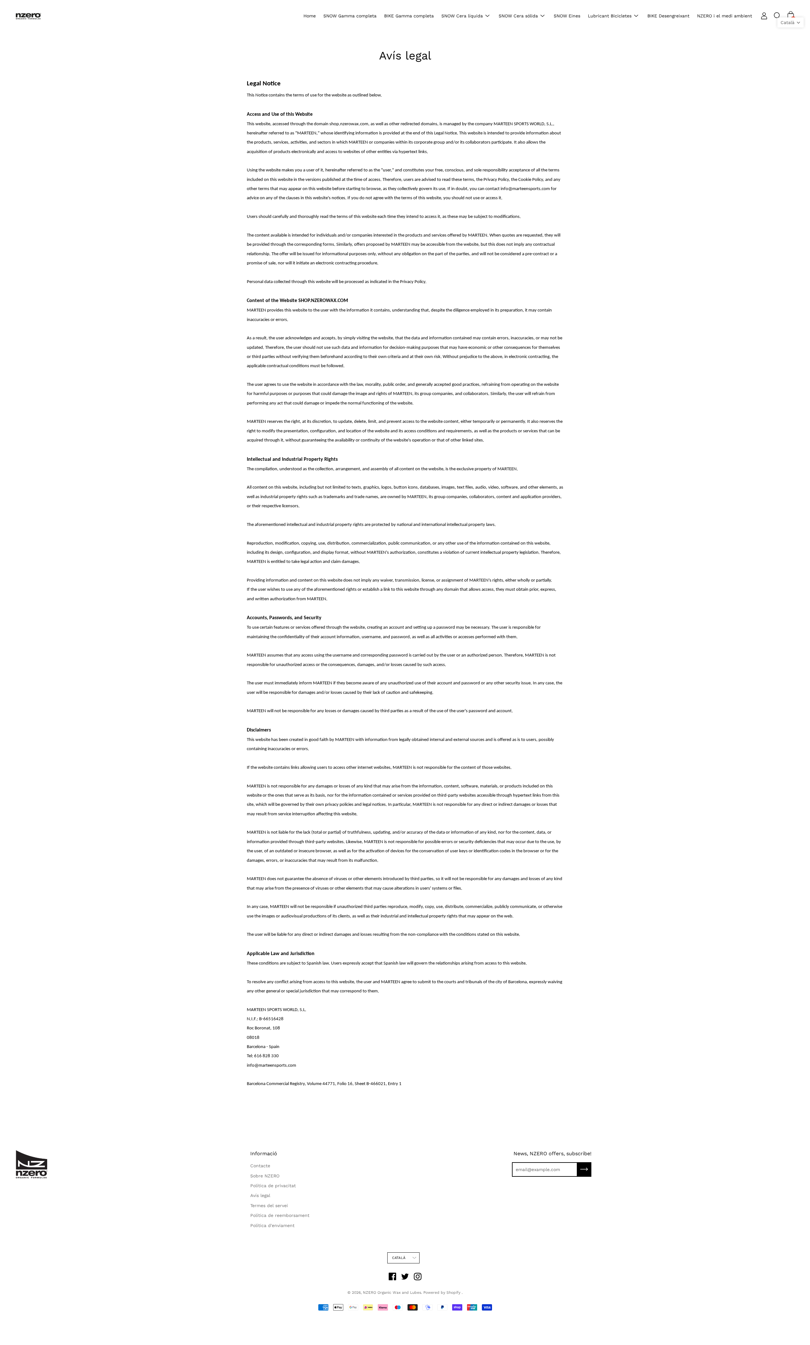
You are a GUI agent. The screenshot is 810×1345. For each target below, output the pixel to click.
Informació (263, 1154)
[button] (790, 22)
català (398, 1258)
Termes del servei (269, 1205)
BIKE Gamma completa (409, 15)
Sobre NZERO (264, 1175)
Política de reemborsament (279, 1215)
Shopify (453, 1292)
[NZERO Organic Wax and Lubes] (28, 16)
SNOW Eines (567, 15)
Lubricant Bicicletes (610, 15)
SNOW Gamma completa (350, 15)
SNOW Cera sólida (518, 15)
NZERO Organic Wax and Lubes (392, 1292)
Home (309, 15)
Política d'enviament (272, 1225)
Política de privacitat (273, 1185)
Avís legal (260, 1195)
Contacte (260, 1165)
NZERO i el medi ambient (724, 15)
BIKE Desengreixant (668, 15)
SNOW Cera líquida (462, 15)
